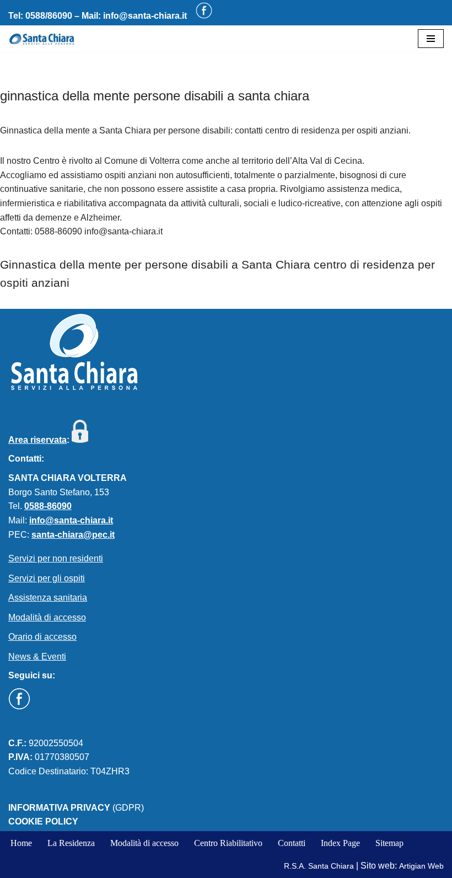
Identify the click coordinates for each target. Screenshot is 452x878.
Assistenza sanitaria (47, 597)
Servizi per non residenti (55, 558)
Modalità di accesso (47, 617)
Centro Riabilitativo (228, 843)
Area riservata (37, 440)
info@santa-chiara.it (145, 15)
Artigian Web (421, 865)
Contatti (291, 843)
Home (21, 843)
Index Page (340, 843)
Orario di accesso (42, 636)
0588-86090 (48, 506)
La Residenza (71, 843)
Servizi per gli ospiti (46, 578)
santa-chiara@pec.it (73, 534)
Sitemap (389, 843)
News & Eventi (37, 656)
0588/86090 (48, 15)
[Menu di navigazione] (431, 38)
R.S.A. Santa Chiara (319, 865)
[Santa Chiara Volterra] (41, 39)
